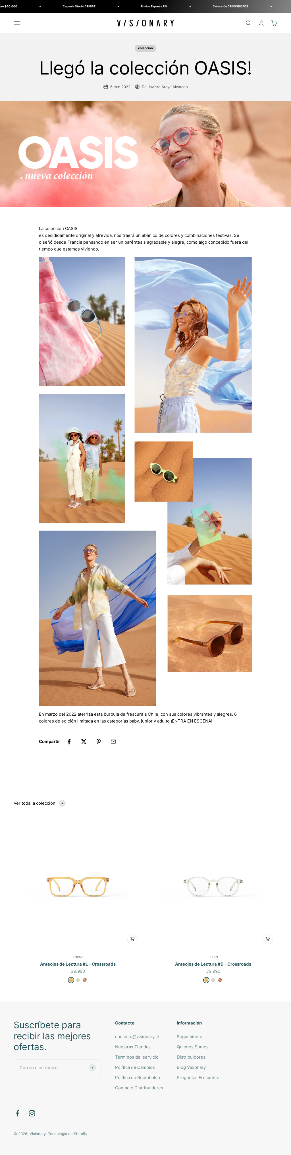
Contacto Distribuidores (139, 1087)
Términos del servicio (137, 1057)
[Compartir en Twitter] (84, 741)
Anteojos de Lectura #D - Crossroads (213, 964)
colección (145, 48)
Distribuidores (191, 1057)
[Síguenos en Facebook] (17, 1113)
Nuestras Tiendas (133, 1047)
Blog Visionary (191, 1067)
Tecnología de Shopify (67, 1133)
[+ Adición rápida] (132, 939)
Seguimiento (189, 1036)
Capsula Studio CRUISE (46, 6)
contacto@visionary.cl (137, 1036)
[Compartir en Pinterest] (98, 741)
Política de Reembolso (137, 1077)
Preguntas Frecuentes (199, 1077)
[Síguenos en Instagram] (32, 1113)
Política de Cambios (135, 1067)
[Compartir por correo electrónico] (113, 741)
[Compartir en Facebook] (69, 741)
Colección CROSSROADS (197, 6)
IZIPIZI (78, 957)
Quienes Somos (193, 1047)
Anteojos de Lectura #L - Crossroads (78, 964)
